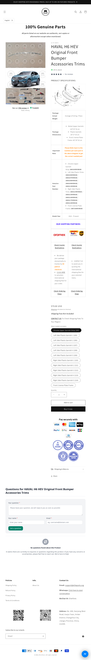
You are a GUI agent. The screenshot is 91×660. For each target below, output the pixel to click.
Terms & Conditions (13, 600)
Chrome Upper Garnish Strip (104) (66, 330)
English (7, 20)
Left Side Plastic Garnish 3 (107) (65, 345)
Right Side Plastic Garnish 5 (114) (65, 380)
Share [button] (55, 476)
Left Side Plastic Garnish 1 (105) (65, 335)
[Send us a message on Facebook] (85, 654)
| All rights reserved (51, 655)
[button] (4, 11)
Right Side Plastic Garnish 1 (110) (65, 360)
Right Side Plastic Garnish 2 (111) (65, 365)
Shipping (54, 309)
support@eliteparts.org (74, 585)
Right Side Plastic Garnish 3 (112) (65, 370)
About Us (36, 585)
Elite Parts (42, 655)
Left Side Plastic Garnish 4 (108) (65, 350)
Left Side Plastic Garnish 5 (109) (65, 355)
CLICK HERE (61, 272)
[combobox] (9, 20)
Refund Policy (10, 590)
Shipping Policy (11, 585)
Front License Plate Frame (63, 385)
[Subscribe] (43, 636)
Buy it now (68, 409)
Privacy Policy (10, 595)
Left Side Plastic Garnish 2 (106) (65, 340)
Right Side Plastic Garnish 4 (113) (65, 375)
